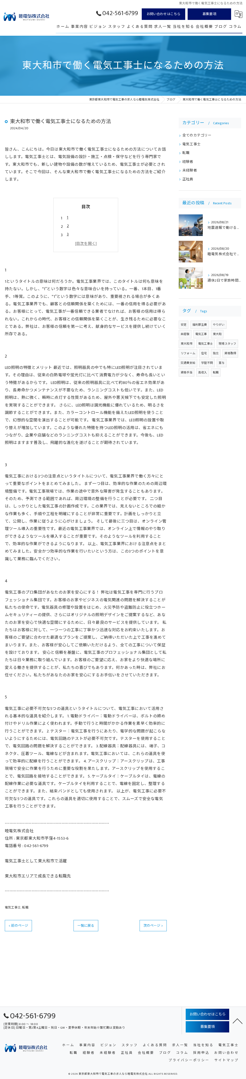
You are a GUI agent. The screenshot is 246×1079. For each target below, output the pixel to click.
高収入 (202, 372)
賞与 (221, 362)
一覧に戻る (85, 925)
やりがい (219, 324)
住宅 (204, 353)
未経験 (185, 334)
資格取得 (230, 353)
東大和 (217, 334)
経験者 (187, 162)
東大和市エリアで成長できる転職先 (38, 876)
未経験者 (189, 170)
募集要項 (209, 14)
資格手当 (186, 372)
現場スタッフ (227, 343)
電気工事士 (13, 907)
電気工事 (201, 334)
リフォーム (188, 353)
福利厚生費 (199, 324)
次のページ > (153, 925)
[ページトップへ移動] (237, 1021)
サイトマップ (226, 1060)
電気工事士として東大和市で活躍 (36, 861)
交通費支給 (188, 362)
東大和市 (186, 343)
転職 (25, 907)
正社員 (187, 179)
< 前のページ (18, 925)
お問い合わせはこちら (164, 14)
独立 (216, 353)
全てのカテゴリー (197, 135)
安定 (183, 324)
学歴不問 (207, 362)
